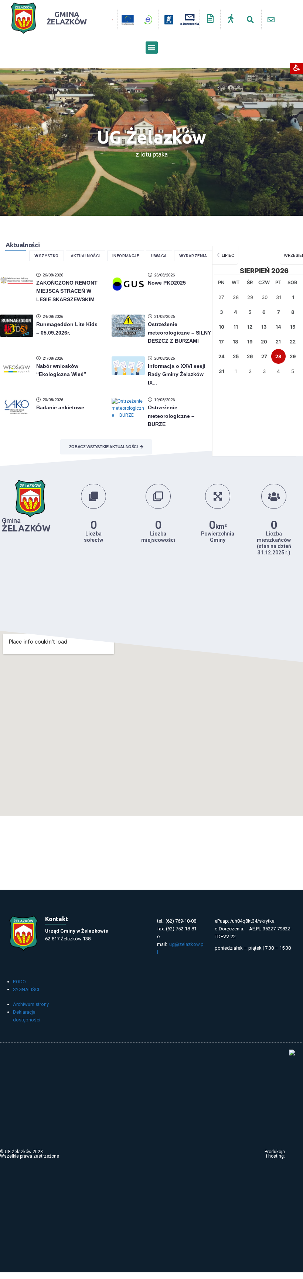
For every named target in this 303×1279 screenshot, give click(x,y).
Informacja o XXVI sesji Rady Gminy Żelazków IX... (176, 374)
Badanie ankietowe (60, 407)
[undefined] (109, 19)
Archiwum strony (31, 1004)
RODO (19, 981)
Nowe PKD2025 (167, 283)
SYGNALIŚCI (26, 989)
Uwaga (159, 256)
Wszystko (46, 256)
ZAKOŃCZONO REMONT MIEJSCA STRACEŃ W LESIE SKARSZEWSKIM (67, 291)
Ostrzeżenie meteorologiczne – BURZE (171, 415)
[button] (152, 47)
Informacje (125, 256)
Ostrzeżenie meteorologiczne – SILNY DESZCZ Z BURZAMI (179, 332)
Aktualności (85, 256)
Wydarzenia (193, 256)
